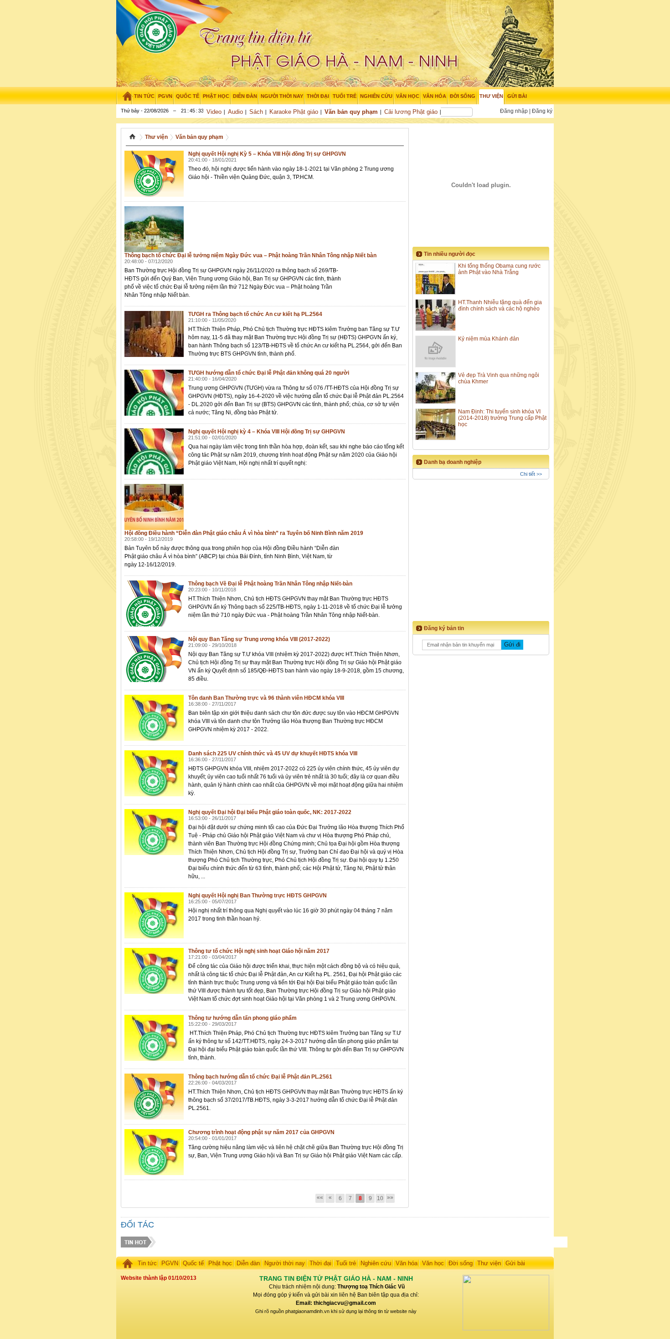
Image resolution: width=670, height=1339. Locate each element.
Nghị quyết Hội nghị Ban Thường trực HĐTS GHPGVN (257, 895)
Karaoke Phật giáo (293, 111)
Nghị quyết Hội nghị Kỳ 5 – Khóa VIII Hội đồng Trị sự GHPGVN (267, 154)
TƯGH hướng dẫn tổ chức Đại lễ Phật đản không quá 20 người (268, 373)
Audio (235, 111)
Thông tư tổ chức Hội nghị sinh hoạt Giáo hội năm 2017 (259, 951)
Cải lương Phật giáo (411, 111)
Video (214, 111)
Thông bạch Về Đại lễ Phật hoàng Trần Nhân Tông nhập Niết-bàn (270, 583)
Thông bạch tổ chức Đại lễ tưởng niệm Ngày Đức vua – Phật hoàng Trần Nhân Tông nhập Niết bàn (250, 255)
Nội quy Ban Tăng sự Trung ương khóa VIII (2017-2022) (259, 639)
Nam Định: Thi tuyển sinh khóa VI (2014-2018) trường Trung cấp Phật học (502, 418)
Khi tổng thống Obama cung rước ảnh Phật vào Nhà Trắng (499, 269)
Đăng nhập (514, 111)
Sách (256, 111)
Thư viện (156, 137)
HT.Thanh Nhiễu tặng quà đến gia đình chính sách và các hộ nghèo (500, 305)
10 (380, 1198)
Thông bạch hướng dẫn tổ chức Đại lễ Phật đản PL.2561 (260, 1077)
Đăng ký (542, 111)
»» (390, 1197)
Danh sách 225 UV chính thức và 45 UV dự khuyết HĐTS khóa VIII (272, 753)
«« (320, 1197)
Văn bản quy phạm (351, 111)
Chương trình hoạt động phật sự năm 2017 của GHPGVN (261, 1132)
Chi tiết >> (531, 474)
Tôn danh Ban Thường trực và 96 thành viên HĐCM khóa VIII (266, 698)
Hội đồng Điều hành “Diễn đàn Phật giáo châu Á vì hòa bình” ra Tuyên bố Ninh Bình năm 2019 (243, 533)
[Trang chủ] (124, 96)
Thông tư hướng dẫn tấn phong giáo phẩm (242, 1018)
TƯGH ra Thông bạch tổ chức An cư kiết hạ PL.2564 (255, 314)
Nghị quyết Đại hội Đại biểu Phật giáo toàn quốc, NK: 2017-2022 (269, 812)
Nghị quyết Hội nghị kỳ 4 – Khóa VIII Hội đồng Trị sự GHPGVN (266, 431)
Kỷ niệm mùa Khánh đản (488, 339)
